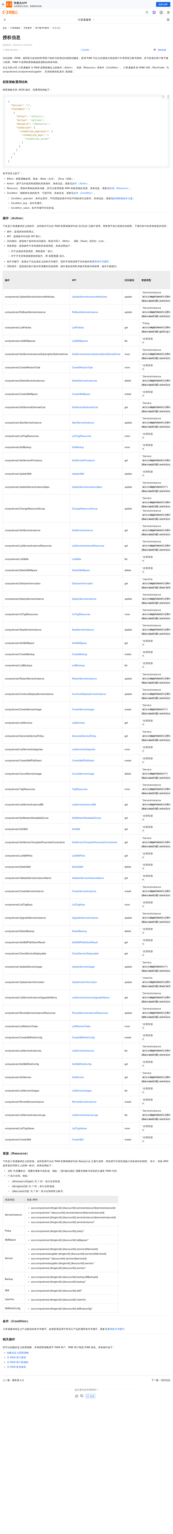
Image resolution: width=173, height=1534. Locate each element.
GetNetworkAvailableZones (86, 817)
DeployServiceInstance (84, 598)
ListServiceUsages (82, 1090)
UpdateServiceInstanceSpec (87, 487)
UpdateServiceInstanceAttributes (89, 296)
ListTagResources (81, 436)
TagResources (80, 789)
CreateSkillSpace (81, 394)
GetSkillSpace (79, 643)
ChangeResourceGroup (84, 508)
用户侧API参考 (42, 27)
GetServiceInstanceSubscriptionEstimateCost (96, 354)
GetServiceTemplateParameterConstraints (94, 842)
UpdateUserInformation (84, 982)
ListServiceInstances (83, 1050)
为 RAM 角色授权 (16, 1366)
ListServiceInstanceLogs (85, 1115)
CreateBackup (79, 654)
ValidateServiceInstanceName (88, 878)
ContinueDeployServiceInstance (89, 694)
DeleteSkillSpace (81, 570)
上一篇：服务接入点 (13, 1380)
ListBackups (78, 665)
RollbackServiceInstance (85, 312)
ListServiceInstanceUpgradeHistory (90, 997)
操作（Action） (80, 183)
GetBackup (78, 447)
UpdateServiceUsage (83, 966)
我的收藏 (162, 49)
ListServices (78, 722)
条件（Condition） (84, 193)
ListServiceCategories (83, 749)
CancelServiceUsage (83, 773)
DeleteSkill (77, 866)
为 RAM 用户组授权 (17, 1362)
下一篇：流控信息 (160, 1380)
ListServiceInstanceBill (84, 804)
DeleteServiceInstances (84, 380)
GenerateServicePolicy (84, 736)
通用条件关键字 (100, 261)
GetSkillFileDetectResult (85, 942)
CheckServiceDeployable (85, 953)
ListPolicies (78, 327)
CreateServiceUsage (83, 709)
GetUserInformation (82, 583)
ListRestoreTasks (81, 1026)
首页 (5, 27)
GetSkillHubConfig (81, 1064)
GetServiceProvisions (83, 460)
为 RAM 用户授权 (16, 1357)
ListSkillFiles (78, 855)
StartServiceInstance (83, 422)
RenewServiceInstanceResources (90, 1012)
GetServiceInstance (82, 530)
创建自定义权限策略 (18, 1352)
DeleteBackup (79, 931)
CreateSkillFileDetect (83, 760)
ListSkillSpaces (80, 340)
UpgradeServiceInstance (85, 917)
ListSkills (76, 559)
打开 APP (163, 4)
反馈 (92, 1396)
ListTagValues (79, 1128)
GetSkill (76, 829)
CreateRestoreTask (82, 367)
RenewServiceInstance (84, 1101)
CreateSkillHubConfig (83, 1037)
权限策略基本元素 (123, 198)
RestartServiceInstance (84, 678)
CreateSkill (77, 1139)
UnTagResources (81, 614)
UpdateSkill (78, 473)
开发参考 (28, 27)
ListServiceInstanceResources (88, 545)
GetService (78, 1077)
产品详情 (85, 49)
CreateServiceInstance (84, 891)
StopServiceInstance (83, 629)
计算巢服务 (15, 27)
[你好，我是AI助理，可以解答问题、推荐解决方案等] (154, 12)
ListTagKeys (78, 904)
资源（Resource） (119, 188)
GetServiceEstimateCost (85, 407)
